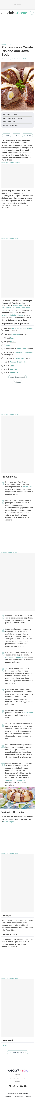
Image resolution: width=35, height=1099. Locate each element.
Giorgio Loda (12, 59)
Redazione (17, 1077)
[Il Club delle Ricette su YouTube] (25, 1086)
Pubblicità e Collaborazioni (17, 1079)
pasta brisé (28, 713)
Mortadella (15, 334)
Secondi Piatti (5, 44)
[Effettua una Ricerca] (32, 13)
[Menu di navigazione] (2, 13)
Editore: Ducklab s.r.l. (23, 1092)
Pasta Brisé (21, 349)
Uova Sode (27, 487)
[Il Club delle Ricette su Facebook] (10, 1086)
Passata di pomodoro (18, 362)
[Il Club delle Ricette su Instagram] (13, 1086)
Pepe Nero (14, 373)
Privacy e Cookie (18, 1096)
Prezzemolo (19, 358)
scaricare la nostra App (15, 780)
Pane (12, 338)
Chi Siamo (17, 1074)
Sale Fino (13, 369)
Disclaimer (29, 1096)
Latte (12, 365)
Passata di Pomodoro (14, 657)
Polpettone (17, 305)
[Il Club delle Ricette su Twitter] (17, 1086)
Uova (8, 345)
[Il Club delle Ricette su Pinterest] (21, 1086)
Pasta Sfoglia (8, 822)
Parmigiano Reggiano (23, 352)
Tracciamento (7, 1096)
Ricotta (13, 342)
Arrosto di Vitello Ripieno (12, 315)
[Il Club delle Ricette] (17, 12)
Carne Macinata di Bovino (21, 328)
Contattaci (17, 1081)
